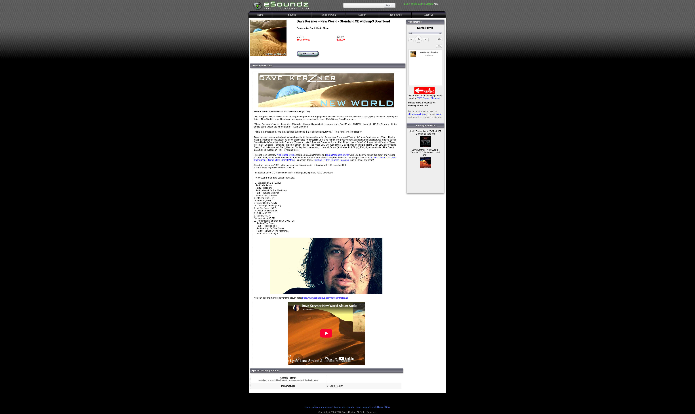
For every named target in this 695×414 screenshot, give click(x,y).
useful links (377, 407)
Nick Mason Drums (286, 155)
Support (362, 15)
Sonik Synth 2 (380, 157)
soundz (350, 407)
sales (438, 114)
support (367, 407)
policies (316, 407)
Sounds (292, 15)
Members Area (328, 15)
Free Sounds (395, 15)
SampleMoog (288, 160)
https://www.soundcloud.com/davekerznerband (325, 298)
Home (260, 15)
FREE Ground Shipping (428, 98)
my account (326, 407)
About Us (428, 15)
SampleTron (274, 160)
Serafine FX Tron (322, 160)
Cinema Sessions (340, 160)
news (358, 407)
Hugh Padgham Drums (337, 155)
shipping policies (416, 114)
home (307, 407)
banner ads (339, 407)
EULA (387, 407)
